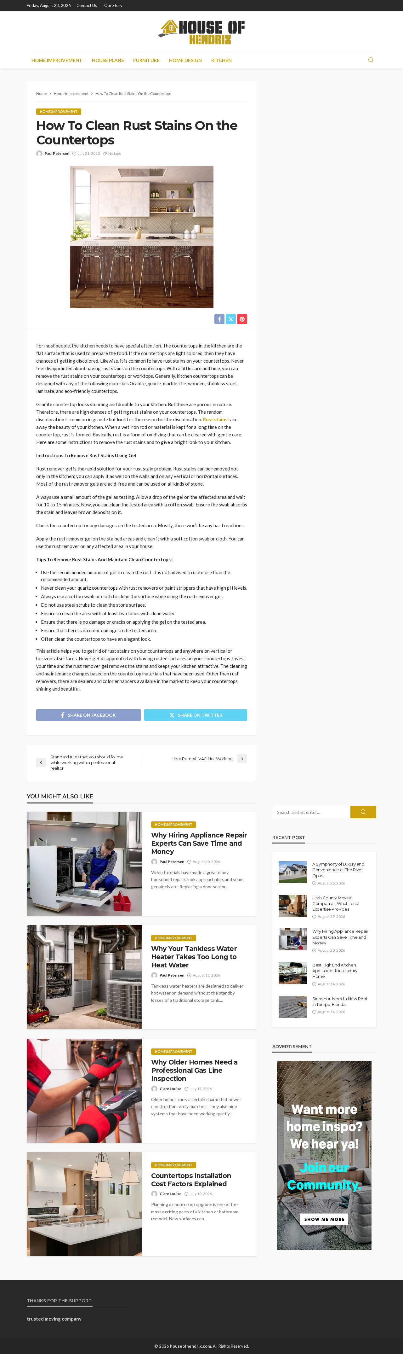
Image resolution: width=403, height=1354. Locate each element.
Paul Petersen (57, 153)
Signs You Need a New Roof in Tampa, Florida (339, 1001)
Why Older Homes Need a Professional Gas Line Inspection (194, 1070)
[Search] (371, 60)
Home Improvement (56, 60)
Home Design (185, 60)
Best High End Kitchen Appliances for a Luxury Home (334, 970)
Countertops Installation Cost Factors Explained (191, 1180)
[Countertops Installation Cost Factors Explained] (84, 1204)
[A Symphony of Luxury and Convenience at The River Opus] (293, 872)
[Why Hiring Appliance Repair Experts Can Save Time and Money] (84, 864)
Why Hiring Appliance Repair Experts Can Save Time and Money (199, 843)
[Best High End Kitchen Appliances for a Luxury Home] (293, 973)
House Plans (108, 60)
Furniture (146, 60)
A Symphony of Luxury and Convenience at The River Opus (338, 869)
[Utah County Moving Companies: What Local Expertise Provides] (293, 906)
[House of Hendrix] (201, 31)
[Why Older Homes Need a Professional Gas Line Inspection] (84, 1091)
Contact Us (87, 5)
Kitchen (221, 60)
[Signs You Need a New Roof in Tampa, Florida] (293, 1007)
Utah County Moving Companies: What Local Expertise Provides (335, 903)
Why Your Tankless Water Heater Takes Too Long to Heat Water (194, 957)
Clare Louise (170, 1088)
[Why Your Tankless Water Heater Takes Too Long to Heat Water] (84, 977)
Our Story (113, 5)
